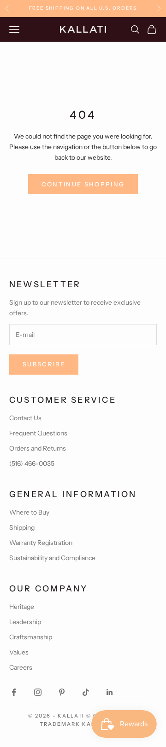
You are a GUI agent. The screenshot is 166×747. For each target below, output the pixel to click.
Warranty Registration (40, 543)
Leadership (25, 622)
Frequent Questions (38, 433)
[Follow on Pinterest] (61, 692)
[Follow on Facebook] (13, 692)
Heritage (21, 606)
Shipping (22, 527)
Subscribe (44, 364)
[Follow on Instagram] (37, 692)
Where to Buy (29, 512)
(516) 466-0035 (31, 463)
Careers (20, 667)
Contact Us (25, 418)
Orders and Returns (37, 448)
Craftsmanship (30, 637)
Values (19, 652)
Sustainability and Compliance (52, 558)
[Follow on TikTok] (85, 692)
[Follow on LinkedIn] (109, 692)
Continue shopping (83, 184)
